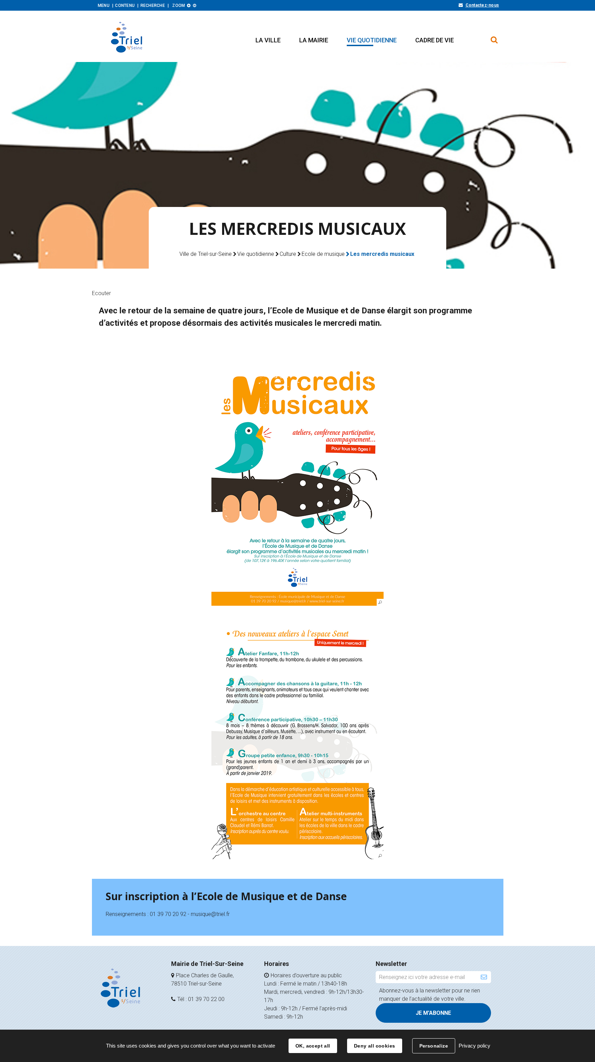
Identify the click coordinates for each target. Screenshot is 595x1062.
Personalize (433, 1046)
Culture (288, 254)
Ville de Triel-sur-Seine (205, 254)
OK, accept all (312, 1046)
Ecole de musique (323, 254)
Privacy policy (474, 1046)
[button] (268, 40)
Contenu (125, 5)
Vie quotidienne (255, 254)
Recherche (152, 5)
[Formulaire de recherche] (494, 36)
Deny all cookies (374, 1046)
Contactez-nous (482, 5)
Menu (103, 5)
